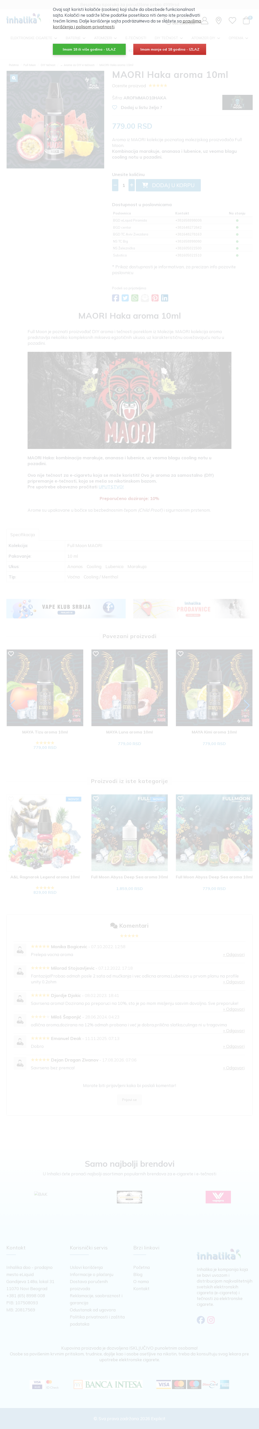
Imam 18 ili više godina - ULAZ (89, 49)
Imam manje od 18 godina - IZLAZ (169, 49)
